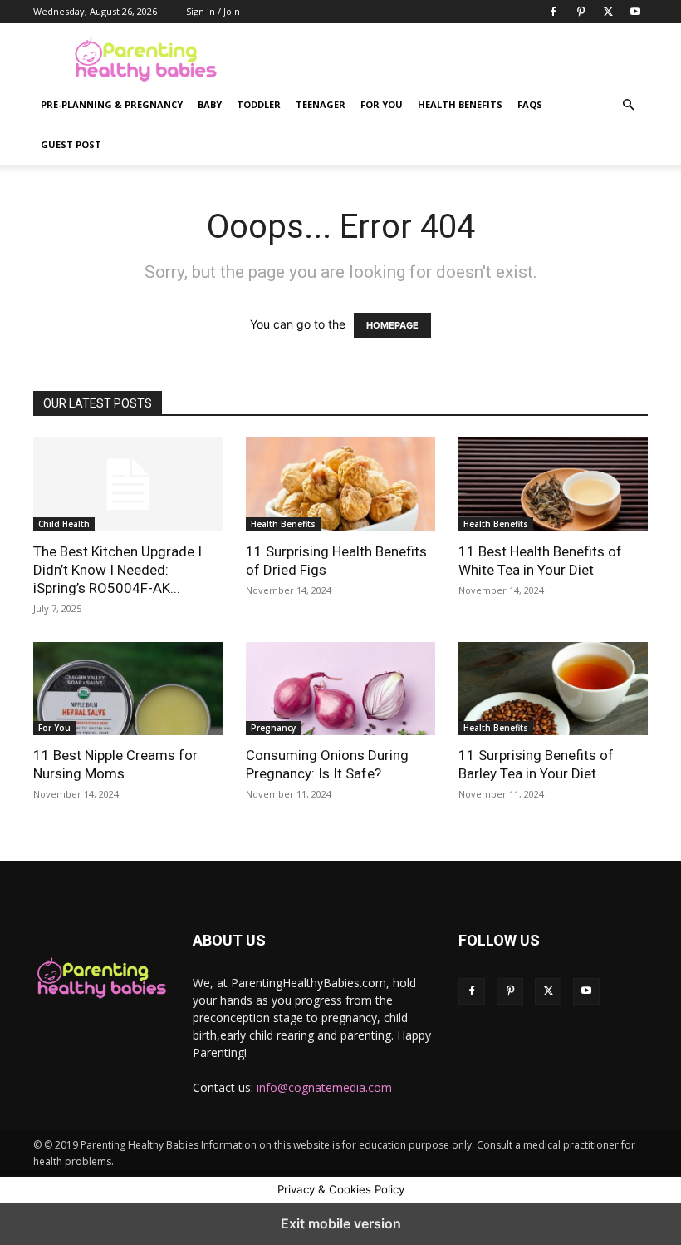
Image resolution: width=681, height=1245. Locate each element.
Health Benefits (460, 104)
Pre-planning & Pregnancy (112, 104)
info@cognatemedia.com (324, 1087)
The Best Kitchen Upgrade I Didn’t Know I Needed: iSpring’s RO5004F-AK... (117, 569)
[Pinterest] (580, 11)
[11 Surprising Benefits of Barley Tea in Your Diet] (553, 689)
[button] (628, 105)
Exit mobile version (341, 1223)
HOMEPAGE (392, 325)
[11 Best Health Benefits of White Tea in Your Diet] (553, 484)
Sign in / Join (213, 11)
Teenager (320, 104)
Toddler (259, 104)
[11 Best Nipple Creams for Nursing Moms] (128, 689)
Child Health (64, 524)
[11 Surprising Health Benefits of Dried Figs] (340, 484)
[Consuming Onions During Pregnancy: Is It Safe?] (340, 689)
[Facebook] (553, 11)
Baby (210, 104)
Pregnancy (273, 728)
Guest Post (71, 144)
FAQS (529, 104)
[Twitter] (607, 11)
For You (381, 104)
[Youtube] (635, 11)
